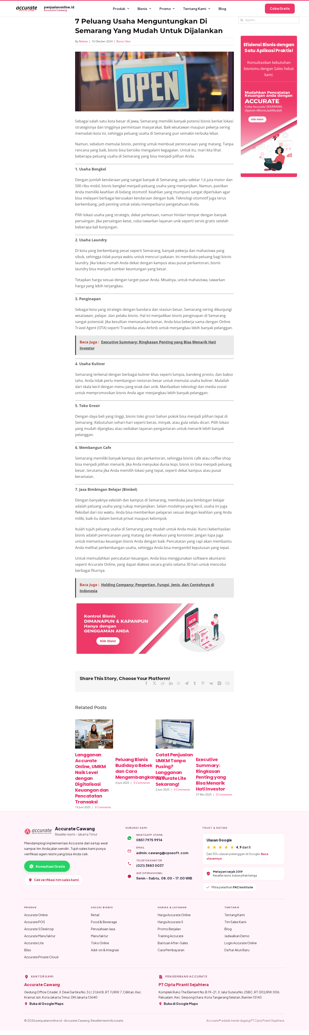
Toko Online (100, 943)
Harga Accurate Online (174, 915)
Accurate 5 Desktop (39, 929)
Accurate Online (36, 915)
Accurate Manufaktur (39, 936)
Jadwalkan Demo (237, 936)
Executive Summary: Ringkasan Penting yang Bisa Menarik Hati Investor (211, 774)
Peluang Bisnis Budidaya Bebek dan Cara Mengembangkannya (140, 768)
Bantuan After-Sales (173, 943)
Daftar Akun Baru (237, 950)
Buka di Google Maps (46, 1003)
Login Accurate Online (240, 943)
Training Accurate (170, 936)
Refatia (83, 41)
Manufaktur (99, 936)
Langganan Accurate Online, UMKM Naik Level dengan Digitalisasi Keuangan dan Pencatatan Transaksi (92, 778)
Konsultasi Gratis (50, 866)
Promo (165, 8)
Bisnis (142, 8)
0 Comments (103, 807)
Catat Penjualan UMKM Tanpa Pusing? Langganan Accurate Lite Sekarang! (174, 769)
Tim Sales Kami (235, 922)
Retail (95, 915)
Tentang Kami (194, 8)
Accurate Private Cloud (41, 957)
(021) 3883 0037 (150, 865)
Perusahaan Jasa (103, 929)
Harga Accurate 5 (170, 922)
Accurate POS (34, 922)
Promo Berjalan (169, 929)
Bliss (27, 950)
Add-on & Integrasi (105, 950)
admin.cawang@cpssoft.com (162, 853)
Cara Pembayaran (171, 950)
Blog (222, 8)
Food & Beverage (104, 922)
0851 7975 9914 (149, 840)
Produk (119, 8)
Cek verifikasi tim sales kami (56, 880)
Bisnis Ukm (123, 41)
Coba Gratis (280, 8)
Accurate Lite (34, 943)
